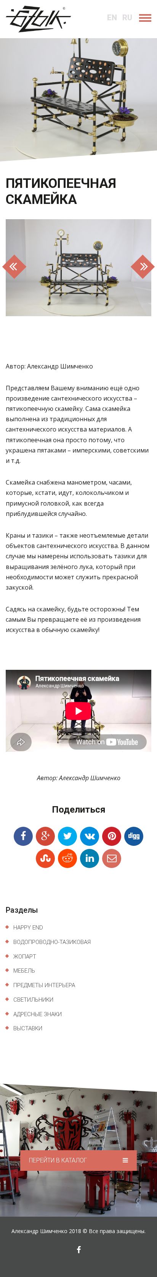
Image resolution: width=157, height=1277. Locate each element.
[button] (16, 268)
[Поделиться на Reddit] (67, 858)
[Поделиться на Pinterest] (111, 836)
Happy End (28, 927)
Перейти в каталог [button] (58, 1160)
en (112, 17)
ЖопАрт (24, 956)
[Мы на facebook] (79, 1250)
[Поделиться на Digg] (133, 836)
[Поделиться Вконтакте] (89, 836)
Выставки (27, 1028)
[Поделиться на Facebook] (23, 836)
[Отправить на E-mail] (111, 858)
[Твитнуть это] (67, 836)
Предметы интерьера (44, 985)
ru (127, 17)
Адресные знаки (37, 1014)
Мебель (24, 970)
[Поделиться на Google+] (45, 836)
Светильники (33, 999)
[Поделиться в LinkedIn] (89, 858)
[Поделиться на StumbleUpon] (45, 858)
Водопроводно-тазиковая (52, 942)
